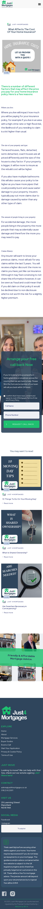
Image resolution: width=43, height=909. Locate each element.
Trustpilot (21, 828)
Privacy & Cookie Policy (11, 752)
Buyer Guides (7, 741)
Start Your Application (10, 748)
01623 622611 (7, 790)
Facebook (5, 820)
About (4, 734)
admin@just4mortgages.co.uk (14, 787)
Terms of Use (7, 755)
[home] (8, 4)
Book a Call (6, 745)
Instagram (6, 823)
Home (3, 731)
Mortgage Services (9, 738)
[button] (40, 5)
